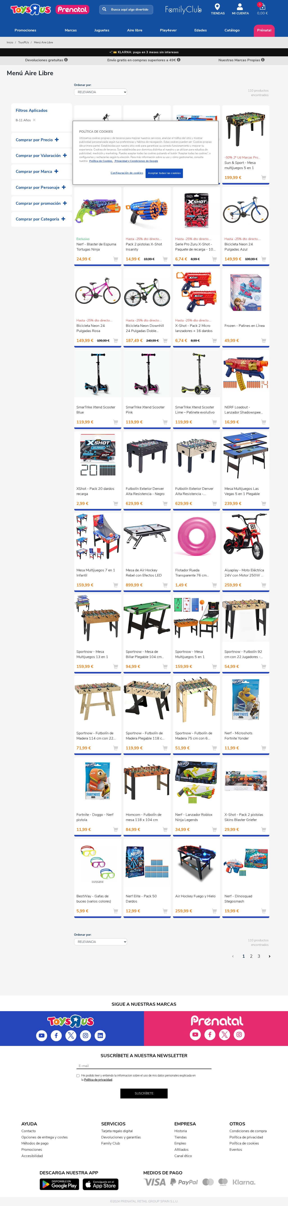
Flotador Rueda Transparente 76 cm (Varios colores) (191, 573)
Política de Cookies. (101, 161)
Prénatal (264, 30)
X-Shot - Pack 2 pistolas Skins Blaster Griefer (244, 817)
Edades (200, 30)
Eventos (236, 1149)
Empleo (180, 1143)
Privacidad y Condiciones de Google (136, 161)
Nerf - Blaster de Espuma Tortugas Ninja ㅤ (96, 247)
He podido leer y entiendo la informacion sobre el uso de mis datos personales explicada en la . (138, 1078)
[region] (145, 153)
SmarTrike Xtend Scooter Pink (145, 410)
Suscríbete (144, 1093)
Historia (180, 1131)
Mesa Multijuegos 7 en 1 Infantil (95, 573)
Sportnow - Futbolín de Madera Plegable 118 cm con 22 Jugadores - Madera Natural (145, 736)
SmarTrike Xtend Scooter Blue (95, 410)
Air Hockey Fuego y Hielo (195, 896)
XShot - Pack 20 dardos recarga (95, 491)
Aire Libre (134, 30)
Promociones (25, 30)
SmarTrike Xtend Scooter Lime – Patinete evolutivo (195, 410)
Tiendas (180, 1137)
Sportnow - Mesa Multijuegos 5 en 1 (190, 654)
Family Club (110, 1143)
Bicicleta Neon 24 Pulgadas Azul (239, 247)
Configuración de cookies (127, 173)
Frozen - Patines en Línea (245, 325)
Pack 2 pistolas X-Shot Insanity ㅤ (144, 247)
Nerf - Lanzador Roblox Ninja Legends (193, 817)
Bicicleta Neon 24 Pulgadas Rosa (90, 328)
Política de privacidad (98, 1080)
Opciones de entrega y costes (44, 1137)
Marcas (71, 30)
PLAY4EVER (168, 30)
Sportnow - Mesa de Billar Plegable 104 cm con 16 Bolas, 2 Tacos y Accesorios (145, 654)
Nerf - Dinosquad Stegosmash (238, 899)
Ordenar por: (82, 85)
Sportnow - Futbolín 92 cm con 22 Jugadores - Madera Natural (243, 654)
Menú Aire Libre (43, 42)
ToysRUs (23, 42)
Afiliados (181, 1149)
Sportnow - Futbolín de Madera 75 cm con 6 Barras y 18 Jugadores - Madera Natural (194, 736)
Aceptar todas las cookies (164, 173)
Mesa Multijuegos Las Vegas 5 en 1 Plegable (242, 491)
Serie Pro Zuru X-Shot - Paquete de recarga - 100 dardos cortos (195, 247)
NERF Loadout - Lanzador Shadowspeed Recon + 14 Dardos (244, 410)
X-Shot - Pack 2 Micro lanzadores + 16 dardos (194, 328)
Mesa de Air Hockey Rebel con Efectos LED (144, 573)
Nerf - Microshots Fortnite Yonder (238, 736)
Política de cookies (244, 1143)
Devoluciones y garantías (121, 1137)
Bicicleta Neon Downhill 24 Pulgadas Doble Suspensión (145, 329)
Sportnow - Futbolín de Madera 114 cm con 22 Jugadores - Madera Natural (94, 736)
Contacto (28, 1131)
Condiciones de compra (248, 1131)
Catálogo (232, 30)
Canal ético (183, 1155)
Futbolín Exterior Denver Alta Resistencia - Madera (194, 491)
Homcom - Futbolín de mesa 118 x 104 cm (143, 817)
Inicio (10, 42)
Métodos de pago (35, 1143)
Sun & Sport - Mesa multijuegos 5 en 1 (240, 165)
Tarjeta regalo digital (117, 1131)
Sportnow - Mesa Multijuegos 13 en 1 (92, 654)
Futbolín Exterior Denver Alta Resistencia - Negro (145, 491)
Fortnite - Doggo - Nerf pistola (94, 817)
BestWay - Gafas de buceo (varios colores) (93, 899)
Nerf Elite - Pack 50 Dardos (141, 899)
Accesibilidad (32, 1155)
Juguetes (101, 30)
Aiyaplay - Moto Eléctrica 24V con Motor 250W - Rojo (244, 573)
